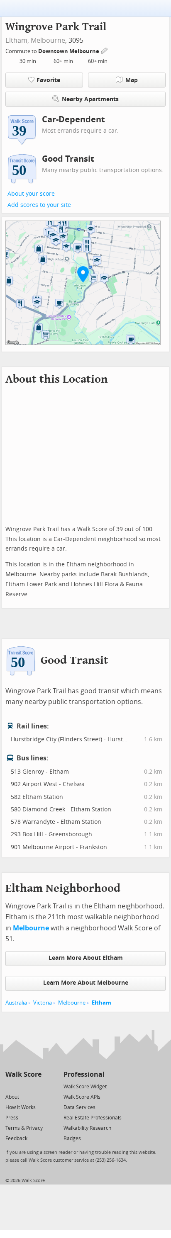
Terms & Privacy (24, 1128)
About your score (31, 193)
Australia (16, 1003)
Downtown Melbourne (69, 51)
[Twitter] (10, 1086)
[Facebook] (23, 1086)
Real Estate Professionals (93, 1118)
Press (11, 1118)
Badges (72, 1138)
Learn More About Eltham (86, 957)
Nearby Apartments (90, 99)
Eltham (101, 1003)
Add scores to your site (39, 205)
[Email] (36, 1086)
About (12, 1097)
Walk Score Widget (85, 1087)
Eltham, (17, 40)
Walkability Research (87, 1128)
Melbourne (48, 40)
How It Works (20, 1107)
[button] (83, 274)
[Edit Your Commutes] (104, 50)
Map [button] (131, 80)
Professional (84, 1074)
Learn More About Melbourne (85, 982)
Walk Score (23, 1074)
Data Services (79, 1107)
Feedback (16, 1138)
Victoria (42, 1003)
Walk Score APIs (82, 1097)
